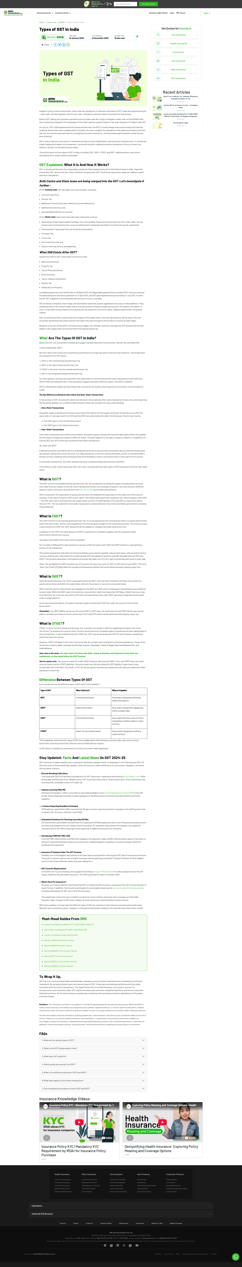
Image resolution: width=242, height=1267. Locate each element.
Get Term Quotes (148, 4)
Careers (75, 1223)
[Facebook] (105, 1245)
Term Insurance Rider (116, 1185)
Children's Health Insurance (63, 1191)
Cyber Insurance (171, 1191)
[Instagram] (124, 1245)
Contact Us (89, 1223)
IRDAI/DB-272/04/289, (105, 1238)
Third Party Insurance (88, 1188)
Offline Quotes (123, 1223)
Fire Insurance (170, 1182)
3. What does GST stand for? (54, 1056)
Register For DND (157, 1223)
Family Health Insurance (62, 1185)
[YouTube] (136, 1245)
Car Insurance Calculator (89, 1179)
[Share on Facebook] (55, 45)
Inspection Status (106, 1223)
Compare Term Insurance (118, 1179)
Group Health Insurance (173, 1185)
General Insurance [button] (44, 13)
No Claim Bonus (87, 1191)
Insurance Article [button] (62, 13)
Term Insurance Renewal (117, 1182)
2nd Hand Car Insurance (89, 1182)
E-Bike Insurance (142, 1188)
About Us (63, 1223)
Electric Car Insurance (144, 1191)
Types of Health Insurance (63, 1179)
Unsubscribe (140, 1223)
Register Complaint (176, 1223)
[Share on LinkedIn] (64, 45)
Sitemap (214, 1254)
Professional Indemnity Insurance (176, 1188)
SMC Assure (181, 13)
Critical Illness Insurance (62, 1182)
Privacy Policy (168, 1254)
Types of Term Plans (116, 1188)
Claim (172, 13)
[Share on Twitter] (60, 45)
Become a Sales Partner (158, 13)
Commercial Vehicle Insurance (146, 1185)
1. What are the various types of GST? (58, 1040)
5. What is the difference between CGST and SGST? (64, 1072)
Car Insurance (141, 1182)
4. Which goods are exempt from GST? (58, 1064)
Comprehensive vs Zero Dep (91, 1185)
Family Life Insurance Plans (118, 1191)
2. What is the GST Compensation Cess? (59, 1048)
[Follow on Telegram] (137, 36)
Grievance (158, 1254)
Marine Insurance (171, 1179)
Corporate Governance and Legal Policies (195, 1254)
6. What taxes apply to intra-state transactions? (63, 1080)
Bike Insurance (141, 1179)
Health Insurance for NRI (62, 1188)
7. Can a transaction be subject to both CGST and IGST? (66, 1088)
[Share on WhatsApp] (68, 45)
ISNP (177, 1254)
